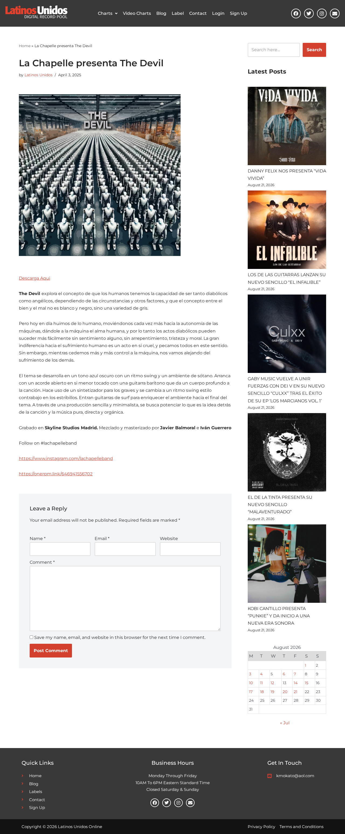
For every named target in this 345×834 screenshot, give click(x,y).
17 (251, 691)
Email (102, 538)
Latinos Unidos (39, 74)
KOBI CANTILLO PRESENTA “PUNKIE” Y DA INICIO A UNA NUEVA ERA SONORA (279, 616)
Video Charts (137, 13)
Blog (161, 13)
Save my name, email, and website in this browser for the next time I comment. (119, 637)
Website (169, 538)
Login (218, 13)
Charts (105, 13)
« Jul (284, 722)
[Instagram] (322, 13)
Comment (42, 562)
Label (178, 13)
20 (285, 691)
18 (262, 691)
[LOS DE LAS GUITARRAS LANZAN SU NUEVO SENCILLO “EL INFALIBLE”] (287, 231)
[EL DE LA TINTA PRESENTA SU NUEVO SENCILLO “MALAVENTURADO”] (287, 453)
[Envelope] (335, 13)
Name (38, 538)
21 (295, 691)
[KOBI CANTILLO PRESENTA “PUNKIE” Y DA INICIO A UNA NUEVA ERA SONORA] (287, 564)
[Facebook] (296, 13)
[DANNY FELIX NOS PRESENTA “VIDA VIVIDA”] (287, 127)
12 (272, 682)
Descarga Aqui (34, 278)
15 (306, 682)
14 (296, 682)
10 (251, 682)
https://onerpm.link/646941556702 (55, 473)
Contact (198, 13)
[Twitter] (309, 13)
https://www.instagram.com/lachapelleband (66, 458)
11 (261, 682)
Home (24, 45)
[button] (107, 13)
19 (272, 691)
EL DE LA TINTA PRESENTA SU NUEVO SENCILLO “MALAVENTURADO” (280, 504)
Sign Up (238, 13)
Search (314, 49)
